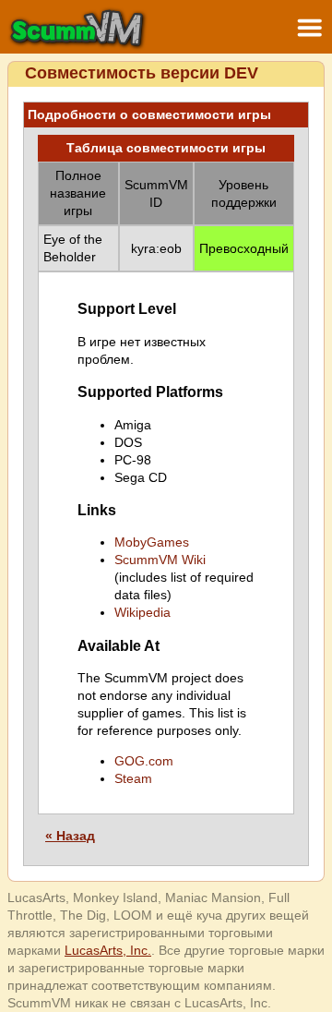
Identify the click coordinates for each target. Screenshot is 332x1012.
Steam (133, 778)
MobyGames (151, 542)
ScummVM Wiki (160, 559)
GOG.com (143, 760)
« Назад (70, 835)
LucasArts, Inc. (108, 950)
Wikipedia (142, 612)
